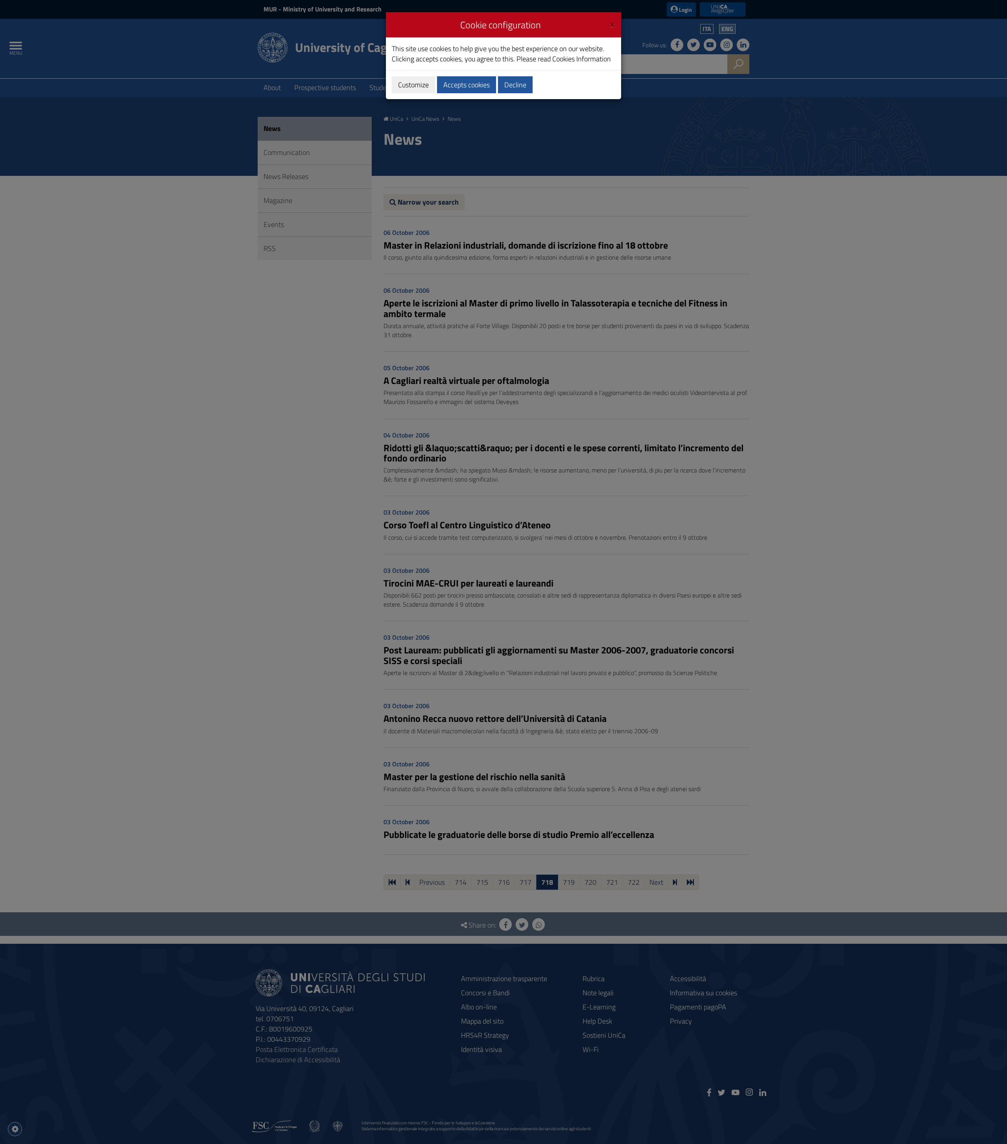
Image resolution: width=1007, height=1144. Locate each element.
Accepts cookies (466, 84)
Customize (413, 84)
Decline (515, 84)
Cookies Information (581, 59)
